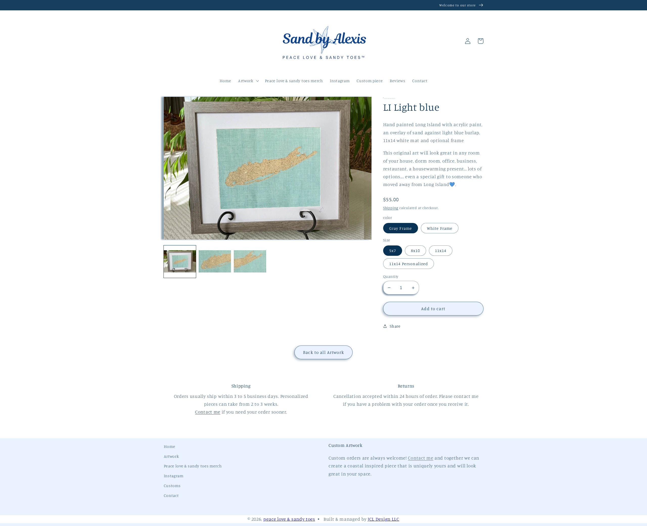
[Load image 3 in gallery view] (250, 261)
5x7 (392, 250)
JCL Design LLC (383, 519)
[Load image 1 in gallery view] (180, 261)
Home (169, 446)
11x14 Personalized (408, 263)
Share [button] (395, 326)
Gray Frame (400, 228)
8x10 (415, 250)
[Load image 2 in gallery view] (215, 261)
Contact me (207, 412)
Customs (172, 485)
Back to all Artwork (323, 352)
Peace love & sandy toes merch (193, 465)
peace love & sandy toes (289, 519)
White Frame (440, 228)
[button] (170, 41)
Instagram (173, 475)
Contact (171, 495)
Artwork (171, 456)
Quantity (391, 276)
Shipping (390, 207)
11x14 (441, 250)
